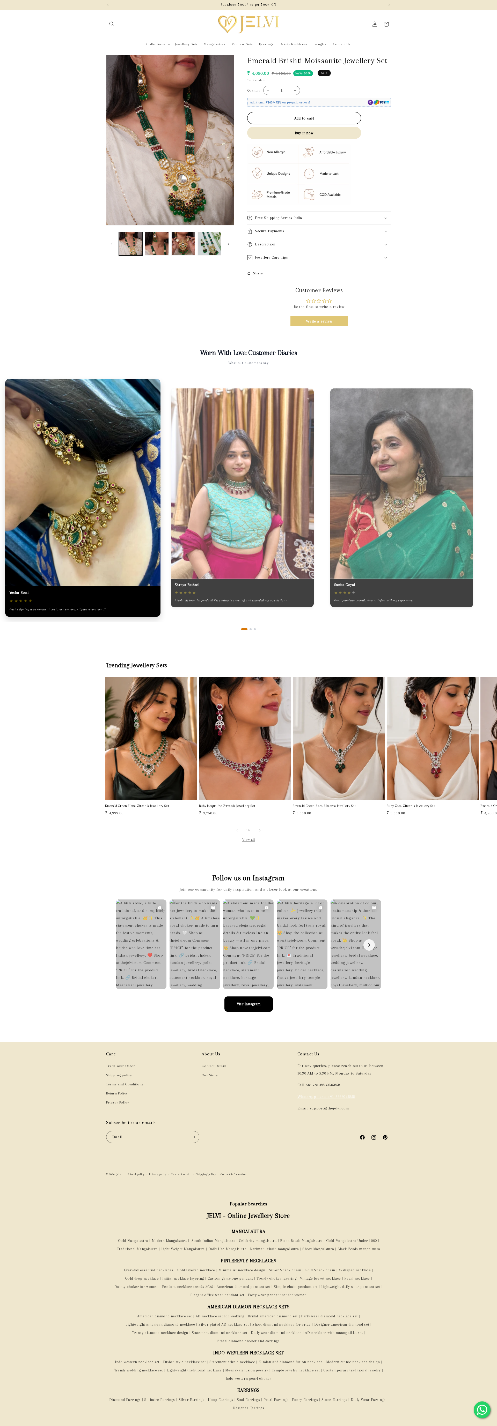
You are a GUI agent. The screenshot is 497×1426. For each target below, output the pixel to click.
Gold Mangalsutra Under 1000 (351, 1241)
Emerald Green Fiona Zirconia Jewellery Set (137, 806)
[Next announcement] (389, 5)
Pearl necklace (357, 1278)
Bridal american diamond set (272, 1316)
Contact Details (214, 1066)
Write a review (319, 321)
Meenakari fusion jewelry (246, 1370)
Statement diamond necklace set (219, 1333)
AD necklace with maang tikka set (334, 1333)
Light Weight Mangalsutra (183, 1249)
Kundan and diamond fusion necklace (291, 1362)
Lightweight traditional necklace (194, 1370)
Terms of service (181, 1174)
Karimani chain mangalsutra (274, 1249)
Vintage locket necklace (320, 1278)
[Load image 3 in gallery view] (183, 244)
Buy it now (304, 133)
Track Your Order (120, 1066)
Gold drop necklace (142, 1278)
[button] (112, 24)
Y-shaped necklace (355, 1270)
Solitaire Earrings (159, 1400)
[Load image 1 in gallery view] (130, 244)
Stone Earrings (334, 1400)
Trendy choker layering (276, 1278)
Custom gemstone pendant (230, 1278)
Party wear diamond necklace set (329, 1316)
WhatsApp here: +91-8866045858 (326, 1096)
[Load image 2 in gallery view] (157, 244)
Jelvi (119, 1174)
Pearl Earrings (276, 1400)
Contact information (233, 1174)
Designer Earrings (248, 1408)
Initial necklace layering (183, 1278)
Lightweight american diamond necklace (160, 1324)
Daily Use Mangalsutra (227, 1249)
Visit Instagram (248, 1004)
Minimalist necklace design (241, 1270)
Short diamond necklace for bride (281, 1324)
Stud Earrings (248, 1400)
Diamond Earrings (125, 1400)
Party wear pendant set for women (277, 1295)
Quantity (253, 90)
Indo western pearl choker (248, 1378)
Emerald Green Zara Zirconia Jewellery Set (324, 806)
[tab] (244, 629)
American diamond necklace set (164, 1316)
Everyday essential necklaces (148, 1270)
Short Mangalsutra (318, 1249)
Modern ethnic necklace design (353, 1362)
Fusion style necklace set (184, 1362)
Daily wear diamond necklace (276, 1333)
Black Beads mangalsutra (359, 1249)
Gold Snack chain (320, 1270)
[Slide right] (228, 244)
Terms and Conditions (124, 1084)
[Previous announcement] (108, 5)
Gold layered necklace (196, 1270)
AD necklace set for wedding (220, 1316)
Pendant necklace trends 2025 (187, 1287)
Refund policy (136, 1174)
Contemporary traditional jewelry (352, 1370)
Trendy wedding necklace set (138, 1370)
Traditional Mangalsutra (137, 1249)
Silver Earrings (191, 1400)
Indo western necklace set (137, 1362)
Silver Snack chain (285, 1270)
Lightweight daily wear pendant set (350, 1287)
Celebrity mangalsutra (258, 1241)
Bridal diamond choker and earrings (248, 1341)
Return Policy (117, 1093)
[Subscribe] (193, 1137)
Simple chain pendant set (296, 1287)
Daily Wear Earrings (368, 1400)
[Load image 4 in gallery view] (209, 244)
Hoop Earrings (220, 1400)
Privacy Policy (117, 1102)
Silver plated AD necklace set (224, 1324)
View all (248, 840)
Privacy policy (157, 1174)
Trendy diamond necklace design (160, 1333)
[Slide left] (112, 244)
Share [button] (258, 273)
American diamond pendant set (243, 1287)
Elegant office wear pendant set (217, 1295)
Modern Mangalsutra (169, 1241)
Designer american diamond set (341, 1324)
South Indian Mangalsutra (212, 1241)
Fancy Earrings (305, 1400)
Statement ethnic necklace (232, 1362)
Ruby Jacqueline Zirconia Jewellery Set (227, 806)
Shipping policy (119, 1075)
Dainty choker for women (136, 1287)
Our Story (210, 1075)
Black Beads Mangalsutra (301, 1241)
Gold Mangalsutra (133, 1241)
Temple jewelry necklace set (296, 1370)
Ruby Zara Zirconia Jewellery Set (411, 806)
